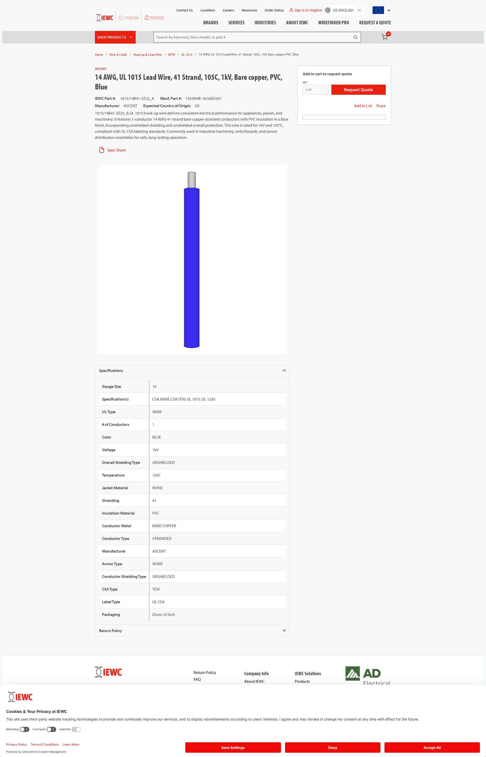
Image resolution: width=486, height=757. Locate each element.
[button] (379, 10)
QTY (305, 82)
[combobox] (379, 10)
